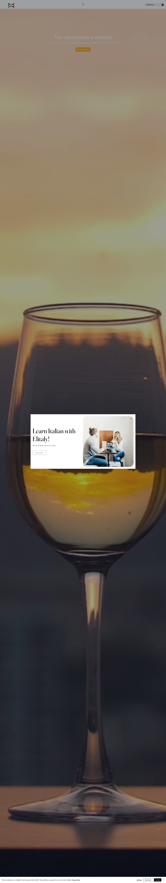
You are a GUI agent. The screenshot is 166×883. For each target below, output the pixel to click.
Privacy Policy (76, 880)
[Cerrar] (164, 879)
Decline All (148, 880)
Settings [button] (139, 880)
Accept (158, 880)
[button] (131, 419)
